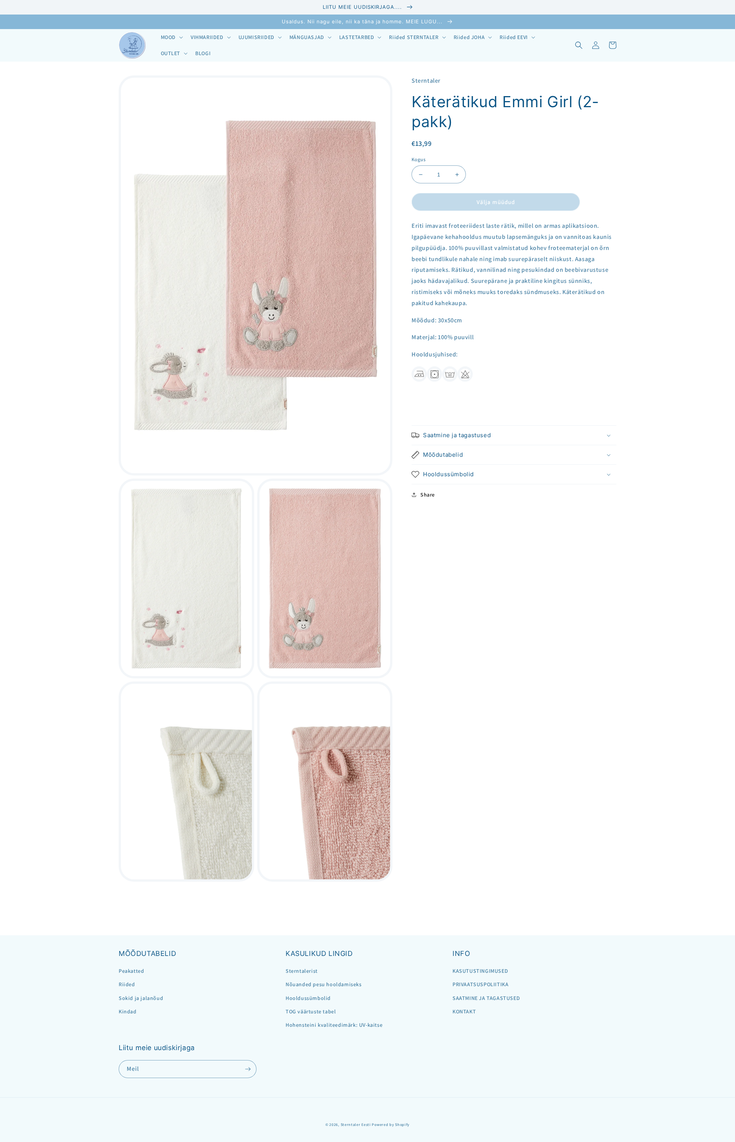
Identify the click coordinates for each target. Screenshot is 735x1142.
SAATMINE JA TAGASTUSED (486, 998)
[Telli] (247, 1069)
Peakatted (131, 970)
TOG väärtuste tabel (311, 1011)
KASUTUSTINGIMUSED (480, 970)
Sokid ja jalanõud (141, 998)
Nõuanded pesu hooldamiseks (324, 984)
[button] (171, 37)
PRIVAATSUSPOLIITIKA (480, 984)
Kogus (419, 159)
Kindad (128, 1011)
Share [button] (427, 494)
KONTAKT (464, 1011)
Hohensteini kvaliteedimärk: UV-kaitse (334, 1024)
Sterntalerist (302, 970)
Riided (127, 984)
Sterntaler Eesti (356, 1124)
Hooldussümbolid (308, 998)
